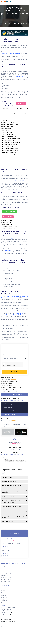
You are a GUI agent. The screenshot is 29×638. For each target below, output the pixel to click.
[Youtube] (5, 555)
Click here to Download (12, 228)
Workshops (3, 595)
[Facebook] (1, 555)
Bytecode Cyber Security (14, 625)
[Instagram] (7, 555)
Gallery (2, 599)
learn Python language (18, 76)
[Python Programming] (8, 432)
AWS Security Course (5, 581)
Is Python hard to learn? (8, 512)
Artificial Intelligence (9, 404)
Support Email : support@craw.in (8, 621)
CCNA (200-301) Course (6, 577)
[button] (21, 103)
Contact (3, 602)
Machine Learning (8, 407)
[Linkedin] (9, 555)
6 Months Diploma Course (6, 568)
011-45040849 (10, 612)
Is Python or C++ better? (8, 496)
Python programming (9, 414)
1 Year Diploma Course (6, 566)
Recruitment (4, 597)
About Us (3, 590)
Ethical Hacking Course (6, 571)
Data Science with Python (10, 411)
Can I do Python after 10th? (8, 477)
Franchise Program (5, 593)
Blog (2, 592)
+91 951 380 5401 (14, 443)
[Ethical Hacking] (21, 432)
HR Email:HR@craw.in (16, 543)
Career (2, 588)
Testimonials (4, 600)
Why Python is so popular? (8, 521)
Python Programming (9, 250)
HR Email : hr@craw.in (6, 619)
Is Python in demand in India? (9, 481)
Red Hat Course (4, 575)
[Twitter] (3, 555)
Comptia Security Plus (6, 579)
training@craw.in (6, 543)
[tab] (14, 477)
